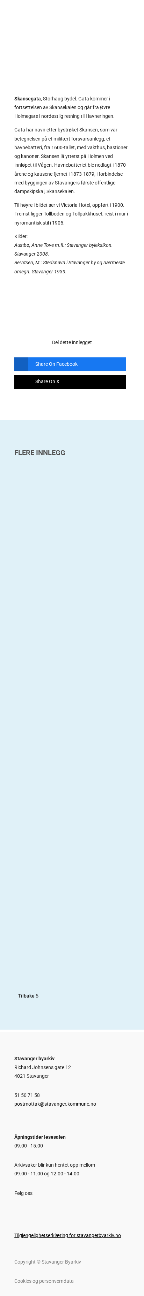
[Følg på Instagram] (29, 1209)
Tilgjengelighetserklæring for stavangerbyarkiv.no (67, 1235)
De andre (28, 906)
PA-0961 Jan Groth (43, 558)
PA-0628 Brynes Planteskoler (59, 736)
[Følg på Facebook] (16, 1209)
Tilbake (26, 996)
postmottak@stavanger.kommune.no (55, 1104)
